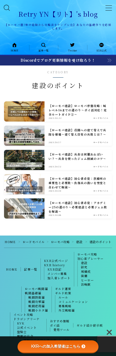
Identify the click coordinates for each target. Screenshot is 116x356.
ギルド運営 (63, 288)
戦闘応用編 (36, 306)
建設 (79, 242)
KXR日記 (54, 269)
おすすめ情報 (60, 321)
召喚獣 (86, 284)
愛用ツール (61, 329)
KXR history (54, 265)
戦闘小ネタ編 (38, 310)
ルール (64, 297)
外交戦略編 (67, 310)
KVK (21, 323)
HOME (10, 242)
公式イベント (27, 327)
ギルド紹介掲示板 (90, 325)
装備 (84, 276)
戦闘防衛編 (36, 297)
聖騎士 (22, 332)
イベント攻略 (23, 314)
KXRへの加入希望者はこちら (55, 346)
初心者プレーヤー (90, 258)
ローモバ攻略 (60, 242)
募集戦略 (65, 306)
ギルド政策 (63, 293)
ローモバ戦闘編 (36, 288)
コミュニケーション (73, 301)
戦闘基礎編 (33, 293)
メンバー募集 (57, 273)
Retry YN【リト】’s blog (58, 14)
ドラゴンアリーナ (26, 319)
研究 (84, 267)
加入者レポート (58, 278)
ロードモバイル (34, 242)
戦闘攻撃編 (36, 301)
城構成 (86, 271)
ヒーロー (87, 280)
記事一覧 (30, 269)
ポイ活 (55, 325)
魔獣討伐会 (25, 336)
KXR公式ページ (56, 260)
